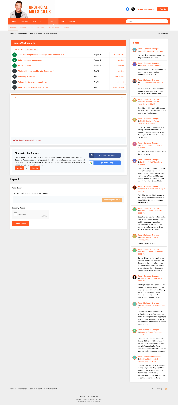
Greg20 (143, 51)
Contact (72, 21)
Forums (53, 21)
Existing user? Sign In (145, 9)
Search (66, 27)
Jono (142, 82)
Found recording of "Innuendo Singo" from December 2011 (41, 55)
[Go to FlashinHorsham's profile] (134, 100)
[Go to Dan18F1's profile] (134, 161)
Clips (34, 21)
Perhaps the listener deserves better (32, 82)
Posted (155, 51)
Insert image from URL (112, 200)
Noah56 (143, 65)
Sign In (19, 168)
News (14, 21)
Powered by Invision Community (89, 401)
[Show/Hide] (122, 97)
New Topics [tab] (18, 49)
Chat (62, 21)
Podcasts (24, 21)
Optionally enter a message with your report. (34, 193)
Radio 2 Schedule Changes (148, 80)
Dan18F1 (143, 162)
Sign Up (163, 9)
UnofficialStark (118, 87)
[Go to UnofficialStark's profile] (134, 304)
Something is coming (26, 76)
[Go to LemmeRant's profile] (134, 187)
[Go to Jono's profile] (134, 81)
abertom (121, 60)
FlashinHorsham (146, 102)
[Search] (165, 21)
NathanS (143, 211)
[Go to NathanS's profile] (134, 209)
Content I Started (26, 27)
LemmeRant (144, 189)
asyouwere (120, 82)
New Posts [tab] (31, 49)
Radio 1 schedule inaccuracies (30, 60)
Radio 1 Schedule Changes (148, 49)
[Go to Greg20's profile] (134, 50)
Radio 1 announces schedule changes (33, 87)
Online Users (54, 27)
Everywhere (155, 21)
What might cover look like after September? (36, 71)
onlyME (121, 65)
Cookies (94, 396)
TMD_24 (143, 278)
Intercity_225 (119, 76)
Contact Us (84, 396)
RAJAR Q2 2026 (24, 65)
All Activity (41, 27)
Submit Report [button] (20, 224)
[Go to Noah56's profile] (134, 64)
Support (43, 21)
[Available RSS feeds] (165, 389)
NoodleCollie (119, 55)
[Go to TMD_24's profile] (134, 277)
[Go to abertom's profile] (134, 144)
